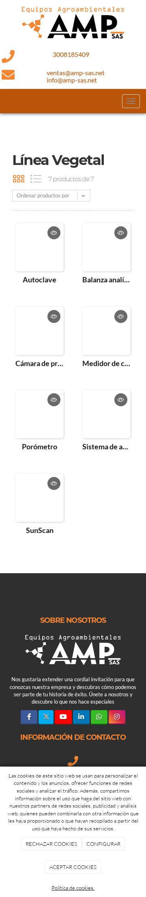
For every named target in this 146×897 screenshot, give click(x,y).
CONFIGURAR (103, 844)
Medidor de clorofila (106, 363)
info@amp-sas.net (72, 80)
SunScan (40, 530)
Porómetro (39, 446)
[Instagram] (117, 717)
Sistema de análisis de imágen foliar (106, 446)
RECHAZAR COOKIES (51, 844)
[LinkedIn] (81, 717)
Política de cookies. (73, 887)
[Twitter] (46, 717)
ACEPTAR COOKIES (73, 867)
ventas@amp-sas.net (76, 72)
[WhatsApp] (99, 717)
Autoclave (39, 279)
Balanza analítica (106, 279)
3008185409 (71, 54)
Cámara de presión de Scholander (39, 363)
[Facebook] (29, 717)
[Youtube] (63, 717)
